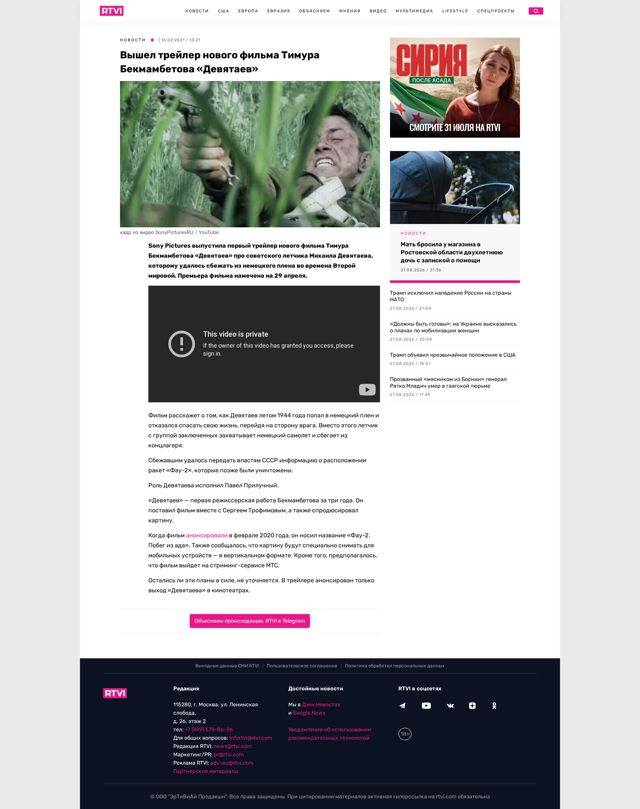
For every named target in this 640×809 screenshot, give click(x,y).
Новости (197, 11)
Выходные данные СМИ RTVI (227, 666)
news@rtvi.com (233, 746)
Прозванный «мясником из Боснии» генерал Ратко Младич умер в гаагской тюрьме (448, 382)
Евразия (278, 11)
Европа (248, 11)
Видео (378, 11)
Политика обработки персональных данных (395, 666)
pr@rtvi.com (229, 754)
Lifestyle (455, 11)
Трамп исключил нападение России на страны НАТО (450, 296)
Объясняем (314, 11)
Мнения (350, 11)
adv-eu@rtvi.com (231, 763)
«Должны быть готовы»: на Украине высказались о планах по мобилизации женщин (453, 327)
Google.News (309, 713)
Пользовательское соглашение (302, 666)
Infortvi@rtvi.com (250, 738)
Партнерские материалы (205, 771)
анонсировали (207, 535)
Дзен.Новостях (321, 704)
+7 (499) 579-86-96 (209, 729)
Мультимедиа (414, 11)
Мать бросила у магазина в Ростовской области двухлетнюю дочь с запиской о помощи (452, 252)
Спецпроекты (496, 11)
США (223, 11)
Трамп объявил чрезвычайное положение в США (453, 355)
